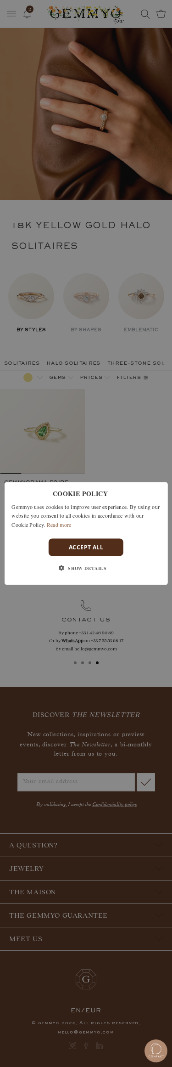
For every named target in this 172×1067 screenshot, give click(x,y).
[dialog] (85, 533)
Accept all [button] (86, 547)
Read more (59, 524)
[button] (86, 568)
